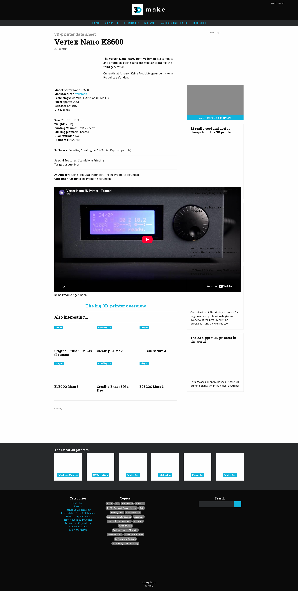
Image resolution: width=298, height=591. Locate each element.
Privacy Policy (149, 582)
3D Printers (112, 23)
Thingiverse (127, 503)
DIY (117, 503)
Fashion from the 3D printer (125, 530)
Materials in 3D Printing (174, 23)
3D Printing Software (78, 516)
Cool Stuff (199, 23)
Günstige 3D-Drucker (134, 534)
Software (150, 23)
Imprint (281, 3)
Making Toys (117, 512)
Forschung (138, 517)
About (273, 3)
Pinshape (140, 503)
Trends (96, 23)
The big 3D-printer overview (116, 306)
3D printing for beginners (119, 521)
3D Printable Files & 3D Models (78, 513)
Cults (142, 508)
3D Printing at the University (125, 543)
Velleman (62, 48)
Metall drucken (125, 525)
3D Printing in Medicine (125, 539)
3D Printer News (78, 529)
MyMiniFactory (133, 512)
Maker (109, 503)
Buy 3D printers (78, 526)
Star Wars (138, 521)
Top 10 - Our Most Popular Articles (121, 508)
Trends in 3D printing (78, 509)
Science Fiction (115, 534)
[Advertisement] (215, 57)
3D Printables (131, 23)
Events (78, 506)
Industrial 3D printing (78, 523)
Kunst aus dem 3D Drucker (119, 517)
